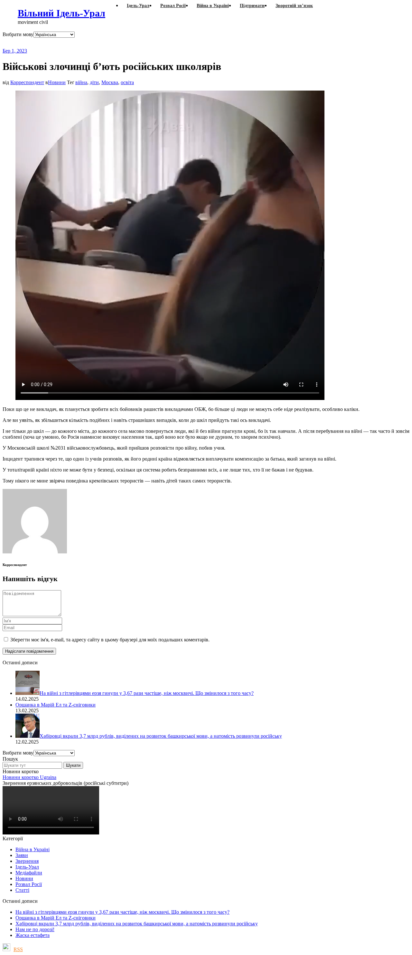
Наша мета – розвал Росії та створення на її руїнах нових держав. (127, 43)
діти (94, 82)
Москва (109, 82)
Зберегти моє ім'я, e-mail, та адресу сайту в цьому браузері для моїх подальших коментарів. (110, 639)
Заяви (21, 855)
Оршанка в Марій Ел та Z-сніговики (55, 918)
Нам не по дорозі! (34, 929)
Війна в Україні (32, 849)
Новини (57, 82)
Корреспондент (27, 82)
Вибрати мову (18, 34)
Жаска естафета (32, 935)
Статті (22, 890)
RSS (18, 949)
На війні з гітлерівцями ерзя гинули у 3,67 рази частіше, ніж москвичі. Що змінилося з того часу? (122, 912)
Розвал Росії (28, 884)
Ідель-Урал (27, 867)
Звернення (27, 861)
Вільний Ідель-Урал (61, 13)
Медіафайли (28, 872)
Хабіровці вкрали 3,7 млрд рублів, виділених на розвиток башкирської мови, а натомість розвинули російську (136, 923)
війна (81, 82)
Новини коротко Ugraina (29, 777)
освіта (127, 82)
